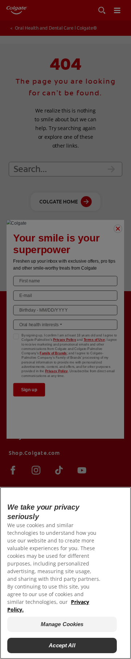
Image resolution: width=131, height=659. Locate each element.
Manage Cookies (62, 624)
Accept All (62, 645)
